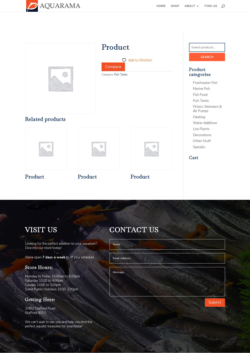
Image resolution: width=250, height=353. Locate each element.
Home (161, 6)
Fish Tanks (121, 74)
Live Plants (201, 129)
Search (207, 57)
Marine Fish (201, 88)
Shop (175, 6)
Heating (199, 117)
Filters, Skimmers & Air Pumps (207, 108)
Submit (215, 302)
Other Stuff (202, 141)
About (190, 6)
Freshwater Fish (205, 83)
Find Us (210, 6)
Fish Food (200, 94)
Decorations (202, 135)
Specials (199, 147)
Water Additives (205, 123)
